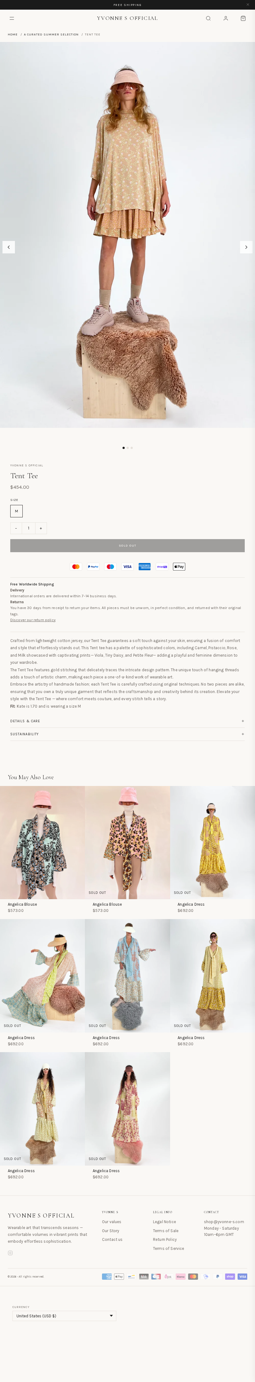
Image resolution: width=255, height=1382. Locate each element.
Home (13, 34)
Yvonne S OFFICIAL (41, 1215)
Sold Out (128, 546)
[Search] (208, 18)
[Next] (246, 247)
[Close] (248, 4)
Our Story (110, 1230)
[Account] (225, 18)
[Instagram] (10, 1254)
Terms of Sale (165, 1230)
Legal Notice (164, 1221)
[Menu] (11, 18)
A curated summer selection (51, 34)
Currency (21, 1307)
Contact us (112, 1239)
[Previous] (8, 247)
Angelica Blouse (22, 904)
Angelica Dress (191, 904)
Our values (112, 1221)
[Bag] (243, 18)
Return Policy (165, 1239)
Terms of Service (168, 1248)
